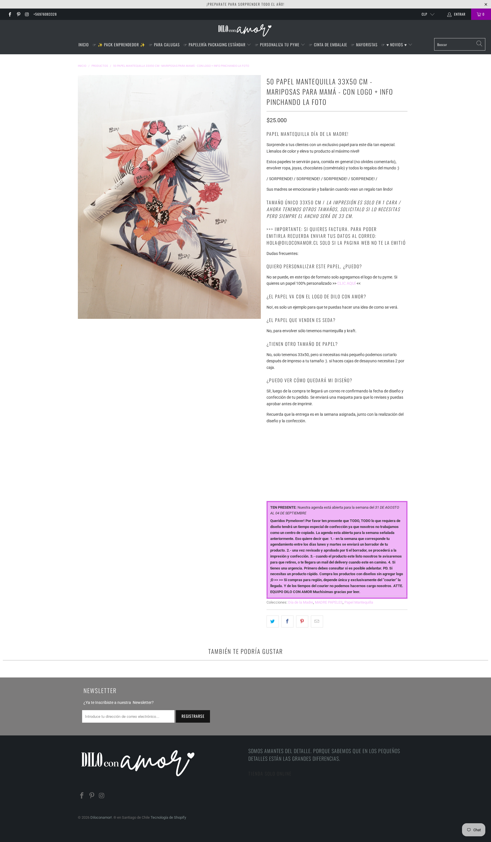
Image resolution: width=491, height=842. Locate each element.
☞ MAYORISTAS (364, 44)
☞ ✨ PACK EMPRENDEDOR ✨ (119, 44)
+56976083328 (45, 14)
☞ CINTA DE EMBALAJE (328, 44)
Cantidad (276, 480)
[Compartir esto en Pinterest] (302, 621)
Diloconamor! (101, 817)
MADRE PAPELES (329, 602)
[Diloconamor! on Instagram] (26, 14)
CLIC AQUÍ (346, 283)
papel (272, 431)
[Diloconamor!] (246, 30)
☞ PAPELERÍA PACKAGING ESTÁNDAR (215, 44)
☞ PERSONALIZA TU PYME (278, 44)
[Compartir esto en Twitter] (273, 621)
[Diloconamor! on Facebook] (9, 14)
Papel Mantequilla (358, 602)
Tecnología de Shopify (168, 817)
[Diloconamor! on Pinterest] (18, 14)
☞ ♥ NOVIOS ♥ (394, 44)
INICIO (83, 44)
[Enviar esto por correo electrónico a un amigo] (317, 621)
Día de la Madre (300, 602)
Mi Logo (274, 456)
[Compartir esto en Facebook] (287, 621)
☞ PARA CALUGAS (164, 44)
